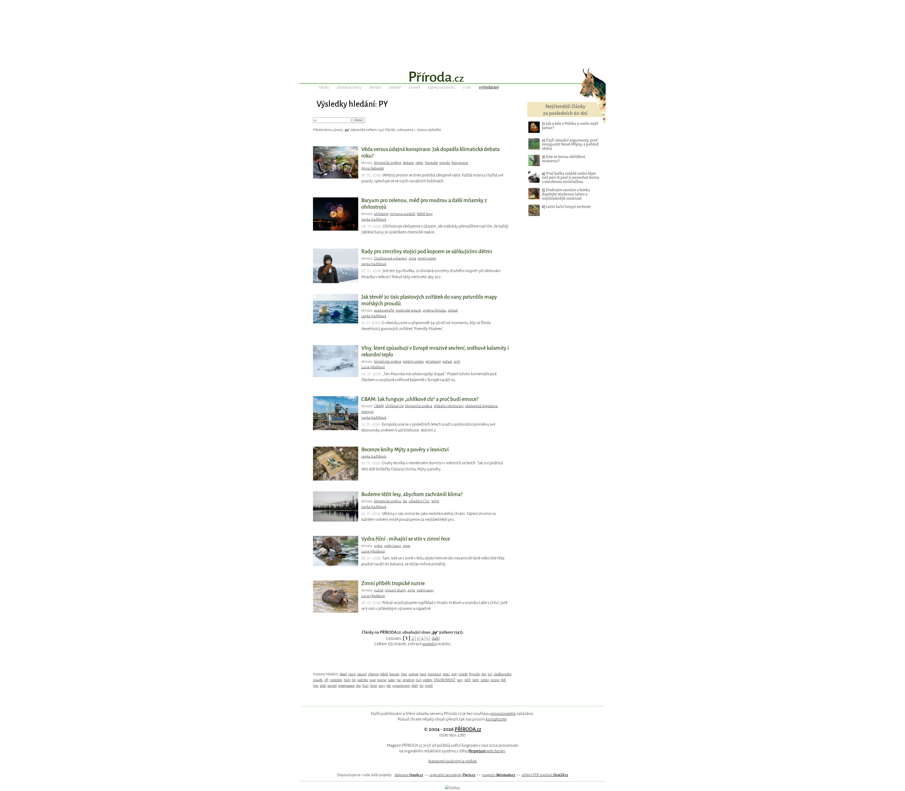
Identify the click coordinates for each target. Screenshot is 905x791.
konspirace (460, 163)
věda (419, 163)
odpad (453, 310)
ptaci (446, 674)
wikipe (413, 674)
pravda (444, 163)
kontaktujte (496, 719)
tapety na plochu (441, 87)
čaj (354, 680)
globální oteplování (449, 406)
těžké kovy (425, 214)
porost (332, 686)
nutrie (378, 590)
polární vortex (413, 361)
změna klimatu (434, 310)
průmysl (367, 412)
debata (408, 163)
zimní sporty (427, 258)
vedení (427, 680)
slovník (414, 87)
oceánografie (384, 310)
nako (391, 680)
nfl (326, 680)
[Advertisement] (452, 33)
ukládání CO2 (419, 501)
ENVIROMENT (444, 680)
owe (372, 680)
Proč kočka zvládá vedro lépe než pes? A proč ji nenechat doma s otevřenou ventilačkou (570, 177)
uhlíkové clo (394, 406)
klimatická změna (387, 163)
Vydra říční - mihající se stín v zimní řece (405, 539)
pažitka (362, 680)
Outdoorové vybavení (390, 258)
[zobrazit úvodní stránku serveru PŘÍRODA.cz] (452, 77)
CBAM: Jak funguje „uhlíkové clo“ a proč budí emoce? (419, 399)
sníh (457, 361)
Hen (404, 674)
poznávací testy (349, 87)
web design (486, 751)
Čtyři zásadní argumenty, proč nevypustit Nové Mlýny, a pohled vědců (570, 144)
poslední (429, 644)
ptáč (323, 686)
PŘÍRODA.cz (468, 729)
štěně (384, 674)
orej (454, 674)
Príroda (474, 674)
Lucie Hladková (373, 367)
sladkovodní (502, 674)
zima (412, 258)
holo (347, 680)
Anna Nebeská (372, 168)
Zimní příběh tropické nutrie (393, 583)
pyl (490, 674)
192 (398, 680)
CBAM (379, 406)
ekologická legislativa (481, 406)
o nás (467, 87)
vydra (378, 546)
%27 (365, 686)
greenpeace (346, 686)
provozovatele (503, 713)
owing (381, 680)
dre (358, 686)
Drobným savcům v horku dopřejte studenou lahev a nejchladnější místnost (566, 194)
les (405, 501)
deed (343, 674)
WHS (435, 501)
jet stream (433, 361)
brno (373, 686)
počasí (447, 361)
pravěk (318, 680)
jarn (460, 680)
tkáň (414, 686)
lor (421, 686)
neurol (361, 674)
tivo (418, 680)
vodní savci (392, 546)
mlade (462, 674)
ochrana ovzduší (402, 214)
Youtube (431, 163)
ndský (485, 680)
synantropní (401, 686)
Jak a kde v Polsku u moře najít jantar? (570, 125)
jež (389, 686)
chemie (373, 674)
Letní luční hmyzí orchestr (566, 206)
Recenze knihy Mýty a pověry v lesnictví (405, 450)
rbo (483, 674)
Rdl (503, 680)
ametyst (408, 680)
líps (315, 686)
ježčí (467, 680)
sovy (381, 686)
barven (394, 674)
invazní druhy (395, 590)
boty (476, 680)
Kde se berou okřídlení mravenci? (563, 159)
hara (423, 674)
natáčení (336, 680)
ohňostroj (381, 214)
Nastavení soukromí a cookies (452, 761)
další (436, 638)
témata (375, 87)
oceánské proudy (408, 310)
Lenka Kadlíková (373, 219)
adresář (395, 87)
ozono (494, 680)
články (324, 87)
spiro (351, 674)
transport (434, 674)
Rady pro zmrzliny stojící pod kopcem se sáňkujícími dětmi (426, 251)
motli (429, 686)
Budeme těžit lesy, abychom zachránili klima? (411, 494)
